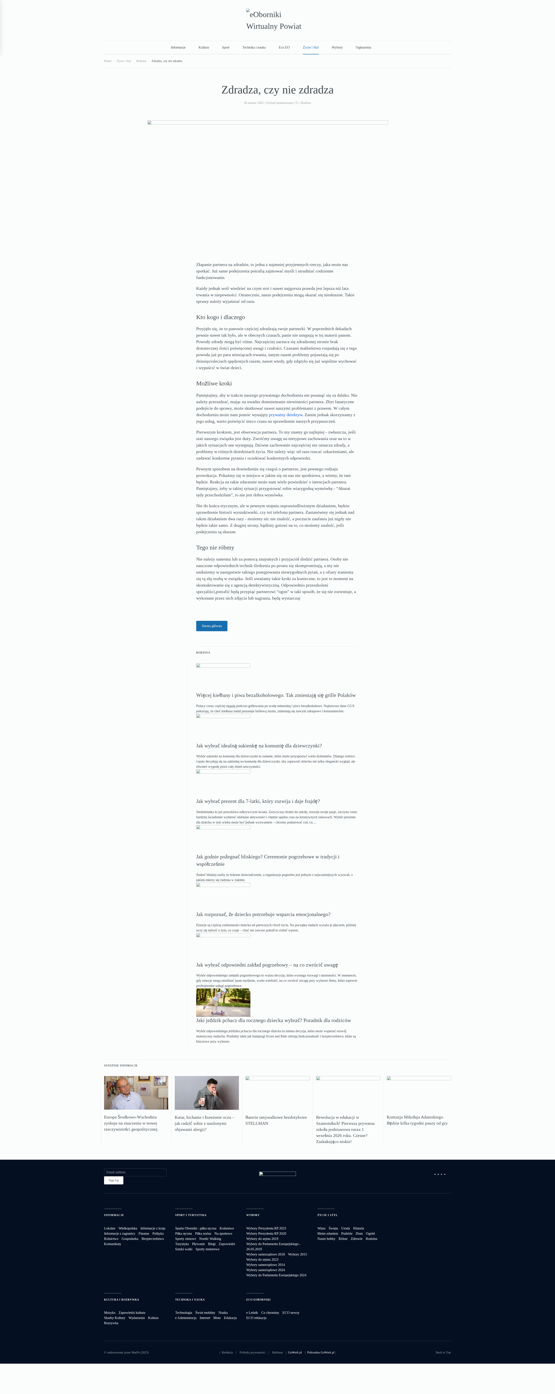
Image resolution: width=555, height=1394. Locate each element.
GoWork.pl (295, 1352)
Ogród (370, 1233)
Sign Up (114, 1180)
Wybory (337, 47)
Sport (225, 47)
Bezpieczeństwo (153, 1239)
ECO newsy (290, 1312)
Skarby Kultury (114, 1318)
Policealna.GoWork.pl (320, 1352)
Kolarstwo (227, 1228)
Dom (359, 1233)
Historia (358, 1228)
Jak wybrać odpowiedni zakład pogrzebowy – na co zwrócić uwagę (267, 965)
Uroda (345, 1228)
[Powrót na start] (277, 20)
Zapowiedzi (227, 1244)
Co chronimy (270, 1312)
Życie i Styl (311, 47)
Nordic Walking (210, 1239)
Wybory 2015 (297, 1254)
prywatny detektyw (285, 414)
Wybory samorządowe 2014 (265, 1265)
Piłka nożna (203, 1233)
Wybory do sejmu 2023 (262, 1259)
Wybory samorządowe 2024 (265, 1270)
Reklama (277, 1352)
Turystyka (182, 1244)
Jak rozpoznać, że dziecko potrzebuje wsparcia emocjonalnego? (263, 914)
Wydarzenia (137, 1318)
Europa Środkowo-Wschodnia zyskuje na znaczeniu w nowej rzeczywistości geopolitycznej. (131, 1123)
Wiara (321, 1228)
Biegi (211, 1244)
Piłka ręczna (183, 1233)
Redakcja (227, 1352)
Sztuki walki (183, 1249)
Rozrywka (111, 1323)
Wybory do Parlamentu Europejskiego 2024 (276, 1275)
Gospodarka (130, 1239)
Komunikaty (112, 1244)
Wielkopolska (128, 1228)
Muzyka (109, 1312)
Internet (205, 1318)
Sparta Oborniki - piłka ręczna (195, 1228)
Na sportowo (223, 1233)
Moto (217, 1318)
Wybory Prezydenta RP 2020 (266, 1233)
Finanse (144, 1233)
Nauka (223, 1312)
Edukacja (230, 1318)
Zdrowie (356, 1239)
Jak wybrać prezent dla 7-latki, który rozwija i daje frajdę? (258, 801)
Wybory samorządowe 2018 (265, 1254)
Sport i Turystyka (191, 1215)
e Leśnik (252, 1312)
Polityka (158, 1233)
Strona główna (212, 626)
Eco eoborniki (258, 1299)
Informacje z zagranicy (119, 1233)
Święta (333, 1228)
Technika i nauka (254, 47)
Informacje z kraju (152, 1228)
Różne (343, 1239)
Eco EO (284, 47)
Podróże (347, 1233)
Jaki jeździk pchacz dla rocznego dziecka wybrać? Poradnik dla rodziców (273, 1020)
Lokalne (109, 1228)
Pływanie (198, 1244)
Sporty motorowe (207, 1249)
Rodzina (306, 102)
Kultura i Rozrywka (121, 1299)
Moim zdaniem (327, 1233)
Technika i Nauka (190, 1299)
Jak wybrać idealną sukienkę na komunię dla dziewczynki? (259, 745)
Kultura (204, 47)
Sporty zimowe (185, 1239)
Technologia (183, 1312)
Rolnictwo (111, 1239)
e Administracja (185, 1318)
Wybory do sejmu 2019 (262, 1239)
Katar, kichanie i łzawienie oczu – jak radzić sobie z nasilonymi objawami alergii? (204, 1123)
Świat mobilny (205, 1312)
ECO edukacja (256, 1318)
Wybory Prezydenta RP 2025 (266, 1228)
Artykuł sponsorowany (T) (282, 102)
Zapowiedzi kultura (132, 1312)
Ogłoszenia (363, 47)
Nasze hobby (326, 1239)
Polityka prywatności (252, 1352)
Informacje (178, 47)
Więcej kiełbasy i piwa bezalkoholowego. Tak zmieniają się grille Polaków (276, 695)
